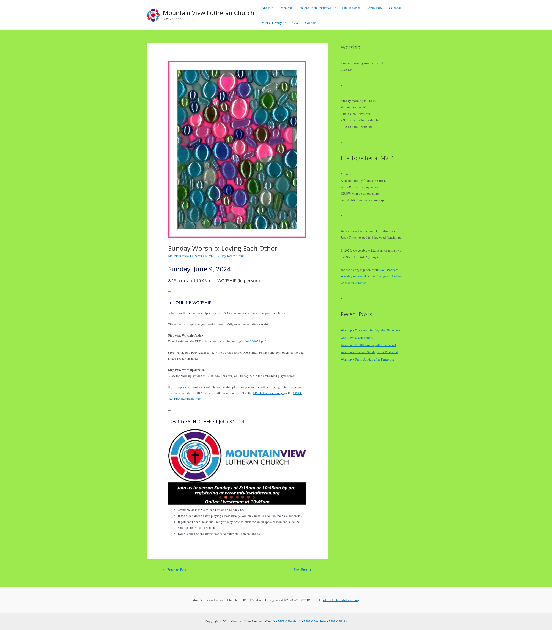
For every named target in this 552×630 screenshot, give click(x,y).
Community (375, 7)
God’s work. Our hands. (357, 337)
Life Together (351, 7)
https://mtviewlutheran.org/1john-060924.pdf (235, 341)
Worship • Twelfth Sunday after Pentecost (368, 345)
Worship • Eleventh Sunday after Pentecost (369, 352)
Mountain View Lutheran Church (208, 13)
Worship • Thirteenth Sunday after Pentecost (370, 330)
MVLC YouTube (315, 621)
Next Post (302, 569)
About (266, 7)
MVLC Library (272, 22)
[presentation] (272, 7)
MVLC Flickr (338, 621)
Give (295, 22)
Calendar (395, 7)
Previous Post (174, 569)
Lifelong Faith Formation (315, 7)
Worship (286, 7)
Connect (310, 22)
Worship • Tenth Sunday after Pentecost (367, 359)
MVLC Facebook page (268, 393)
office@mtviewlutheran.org (341, 600)
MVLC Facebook (289, 621)
